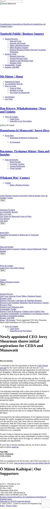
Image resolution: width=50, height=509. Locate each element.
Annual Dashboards (25, 166)
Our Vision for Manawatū (10, 216)
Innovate (12, 296)
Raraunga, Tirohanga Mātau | (24, 242)
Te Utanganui (15, 142)
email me (15, 447)
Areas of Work (22, 88)
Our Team (18, 99)
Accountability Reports (21, 84)
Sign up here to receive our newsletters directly (32, 463)
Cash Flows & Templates (25, 300)
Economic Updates (28, 164)
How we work (21, 86)
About (2, 24)
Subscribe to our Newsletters (21, 121)
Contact (9, 26)
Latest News (23, 119)
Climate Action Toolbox (31, 311)
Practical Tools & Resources (11, 311)
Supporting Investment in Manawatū (14, 235)
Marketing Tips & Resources (31, 303)
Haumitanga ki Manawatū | (20, 228)
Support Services (19, 39)
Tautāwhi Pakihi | (18, 289)
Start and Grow (15, 41)
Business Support (11, 24)
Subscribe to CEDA (7, 501)
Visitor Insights (24, 168)
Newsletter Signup (17, 268)
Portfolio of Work (16, 90)
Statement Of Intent (19, 82)
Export (18, 296)
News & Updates (24, 117)
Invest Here (22, 24)
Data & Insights (33, 24)
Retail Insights (24, 162)
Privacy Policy (11, 506)
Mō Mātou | (9, 205)
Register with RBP (12, 67)
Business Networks (25, 56)
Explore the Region (22, 501)
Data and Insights (23, 160)
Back (3, 200)
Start (2, 296)
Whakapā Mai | (12, 275)
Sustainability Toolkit (13, 65)
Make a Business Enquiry (19, 45)
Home (2, 320)
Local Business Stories (40, 314)
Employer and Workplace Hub (21, 61)
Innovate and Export (17, 43)
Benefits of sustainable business (12, 316)
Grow (6, 296)
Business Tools (18, 54)
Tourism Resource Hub (19, 58)
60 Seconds (10, 320)
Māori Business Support (19, 48)
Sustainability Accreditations (20, 314)
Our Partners (20, 97)
